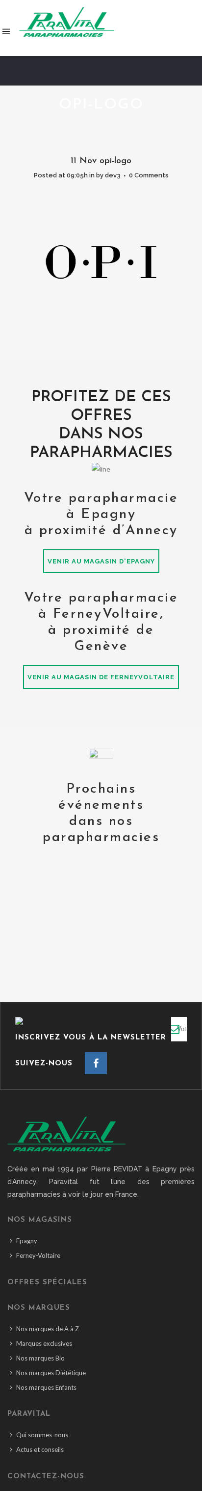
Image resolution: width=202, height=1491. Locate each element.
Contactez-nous (45, 1476)
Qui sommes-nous (42, 1435)
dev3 (113, 175)
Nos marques (38, 1308)
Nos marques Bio (40, 1358)
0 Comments (149, 175)
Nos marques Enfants (46, 1387)
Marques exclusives (44, 1343)
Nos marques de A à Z (47, 1329)
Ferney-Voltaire (38, 1255)
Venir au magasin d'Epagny (101, 561)
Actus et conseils (40, 1449)
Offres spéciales (47, 1282)
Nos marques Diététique (51, 1373)
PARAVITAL (28, 1414)
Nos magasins (39, 1220)
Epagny (26, 1241)
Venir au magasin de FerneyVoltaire (101, 677)
